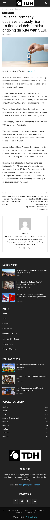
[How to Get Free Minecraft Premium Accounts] (8, 368)
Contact (5, 323)
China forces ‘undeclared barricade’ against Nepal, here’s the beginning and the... (31, 296)
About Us (6, 510)
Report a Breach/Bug (10, 339)
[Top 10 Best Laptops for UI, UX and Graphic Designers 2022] (8, 391)
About (4, 318)
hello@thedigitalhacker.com (30, 485)
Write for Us (25, 510)
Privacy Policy (7, 344)
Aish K (32, 71)
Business (18, 9)
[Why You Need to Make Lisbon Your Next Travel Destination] (8, 272)
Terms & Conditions (38, 510)
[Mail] (34, 501)
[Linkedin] (28, 501)
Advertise (15, 510)
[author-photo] (25, 230)
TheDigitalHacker (32, 517)
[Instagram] (25, 248)
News (11, 9)
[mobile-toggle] (4, 3)
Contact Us (31, 513)
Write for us (7, 329)
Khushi (7, 34)
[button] (46, 3)
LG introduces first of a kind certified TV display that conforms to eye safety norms (13, 200)
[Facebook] (20, 248)
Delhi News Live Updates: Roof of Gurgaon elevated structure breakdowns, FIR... (29, 284)
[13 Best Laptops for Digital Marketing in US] (8, 379)
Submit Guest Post (9, 334)
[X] (30, 248)
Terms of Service (9, 349)
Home (4, 9)
